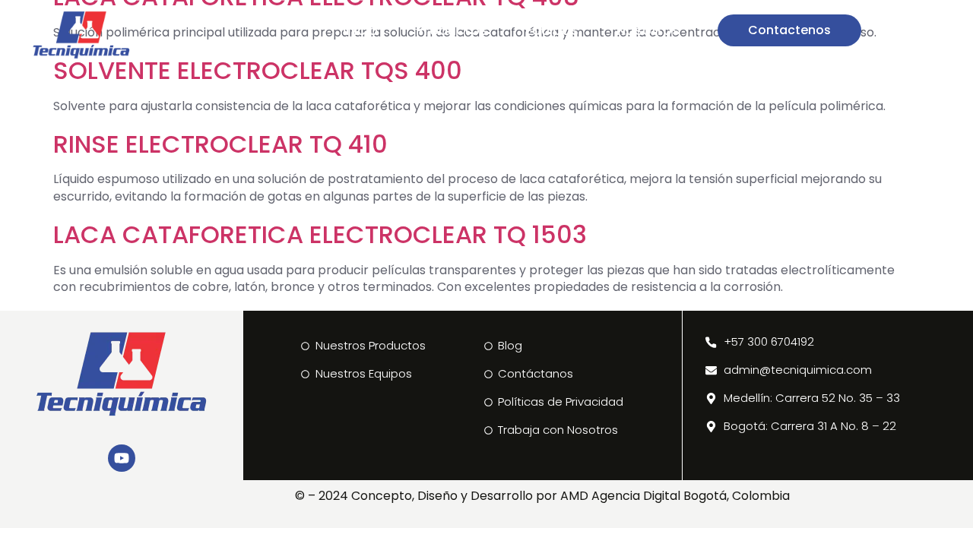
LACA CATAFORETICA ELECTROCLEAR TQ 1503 (320, 234)
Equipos (551, 30)
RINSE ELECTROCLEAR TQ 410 (220, 144)
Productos (451, 30)
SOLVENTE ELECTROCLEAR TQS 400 (257, 70)
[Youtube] (121, 458)
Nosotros (648, 30)
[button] (911, 30)
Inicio (360, 30)
